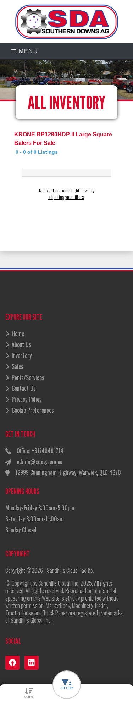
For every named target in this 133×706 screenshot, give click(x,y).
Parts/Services (28, 377)
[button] (66, 684)
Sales (17, 366)
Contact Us (24, 388)
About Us (21, 344)
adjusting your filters (66, 196)
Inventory (22, 355)
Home (18, 333)
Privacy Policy (26, 399)
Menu (27, 51)
